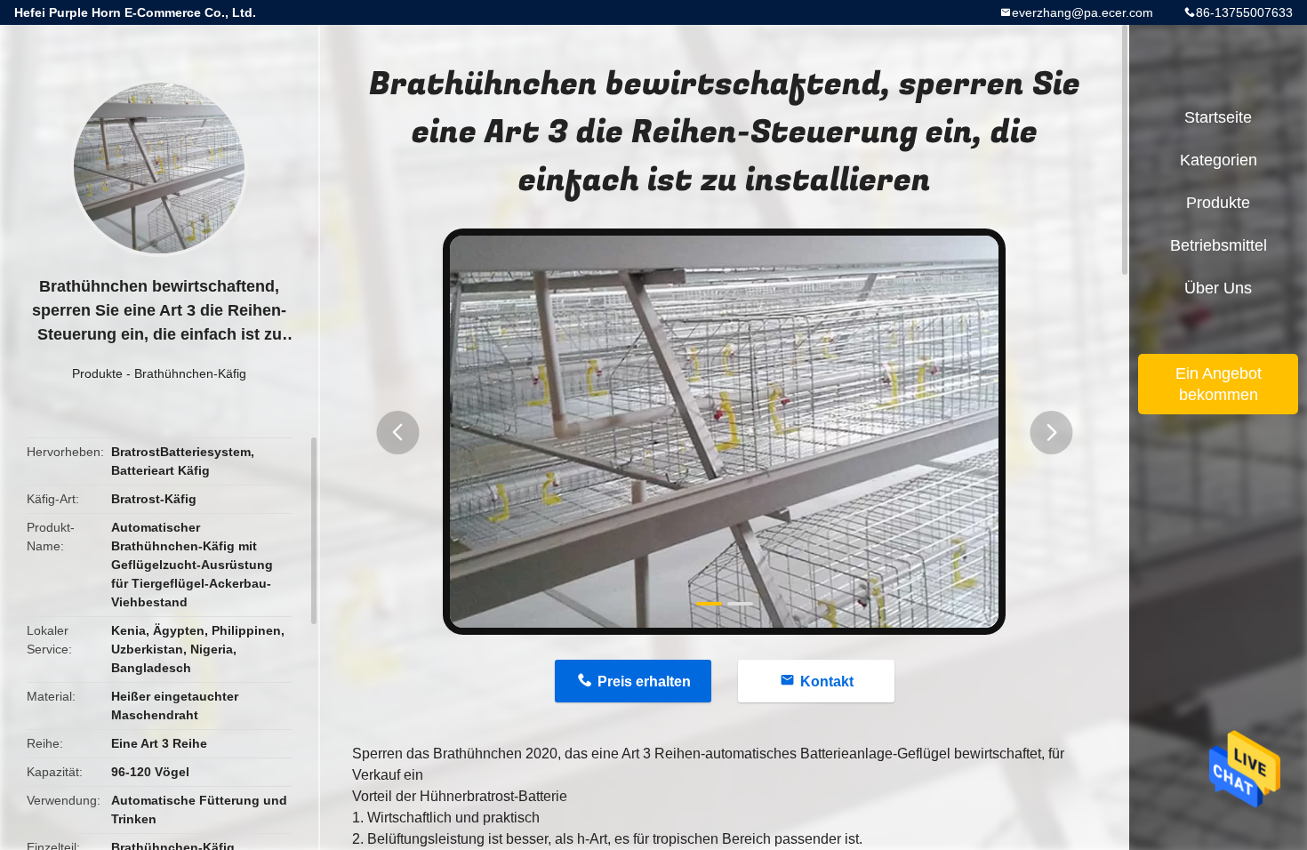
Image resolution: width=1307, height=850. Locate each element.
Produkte (97, 373)
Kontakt (827, 681)
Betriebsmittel (1218, 245)
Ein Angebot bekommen (1218, 384)
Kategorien (1218, 160)
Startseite (1218, 117)
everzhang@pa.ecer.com (1082, 12)
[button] (397, 432)
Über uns (1218, 288)
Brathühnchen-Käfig (190, 373)
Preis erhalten (644, 681)
